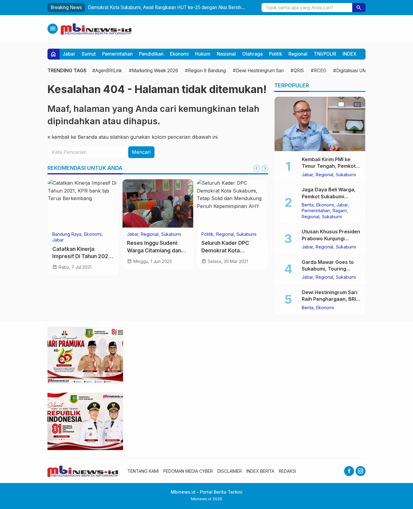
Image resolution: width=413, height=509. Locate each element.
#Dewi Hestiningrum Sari (258, 70)
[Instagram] (361, 471)
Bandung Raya (66, 234)
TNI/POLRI (325, 54)
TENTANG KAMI (143, 471)
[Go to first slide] (265, 168)
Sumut (89, 54)
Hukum (202, 54)
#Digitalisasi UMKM (353, 70)
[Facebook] (349, 471)
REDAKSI (287, 471)
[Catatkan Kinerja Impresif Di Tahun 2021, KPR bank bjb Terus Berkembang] (83, 203)
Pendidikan (151, 54)
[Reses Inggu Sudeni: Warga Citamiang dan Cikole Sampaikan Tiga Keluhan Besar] (157, 203)
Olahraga (252, 54)
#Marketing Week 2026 (153, 70)
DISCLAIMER (229, 471)
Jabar (69, 54)
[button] (359, 7)
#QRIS (297, 70)
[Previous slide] (256, 168)
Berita (308, 205)
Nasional (226, 54)
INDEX (349, 54)
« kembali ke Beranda (72, 137)
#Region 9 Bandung (205, 70)
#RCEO (318, 70)
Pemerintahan (117, 54)
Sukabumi (171, 234)
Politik (275, 54)
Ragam (340, 211)
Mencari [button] (141, 152)
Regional (297, 54)
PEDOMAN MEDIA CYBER (188, 471)
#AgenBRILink (107, 70)
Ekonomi (179, 54)
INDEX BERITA (260, 471)
